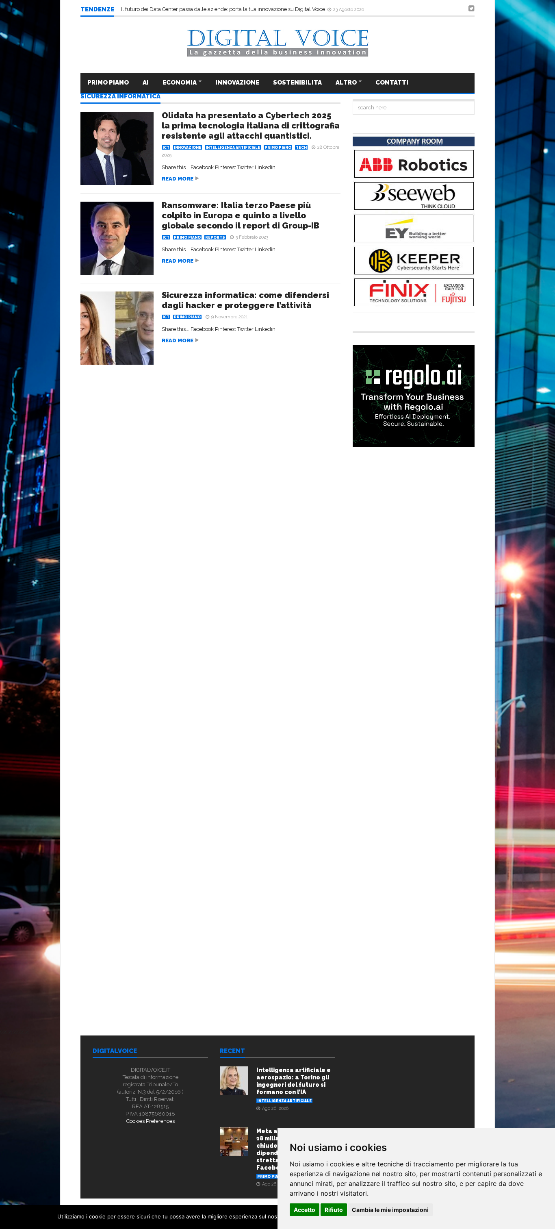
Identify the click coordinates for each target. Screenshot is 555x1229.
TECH (301, 148)
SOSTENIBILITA (297, 82)
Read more (177, 178)
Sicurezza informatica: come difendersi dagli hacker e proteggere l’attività (245, 300)
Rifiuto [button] (334, 1209)
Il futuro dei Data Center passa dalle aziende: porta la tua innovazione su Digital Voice (223, 9)
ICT (166, 148)
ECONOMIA (180, 82)
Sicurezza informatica (120, 97)
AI (146, 82)
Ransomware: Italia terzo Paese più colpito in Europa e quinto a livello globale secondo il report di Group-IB (240, 215)
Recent (232, 1051)
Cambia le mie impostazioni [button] (390, 1209)
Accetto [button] (304, 1209)
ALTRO (347, 82)
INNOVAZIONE (237, 82)
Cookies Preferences (150, 1121)
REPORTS (215, 237)
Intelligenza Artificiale (233, 148)
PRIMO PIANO (108, 82)
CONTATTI (391, 82)
